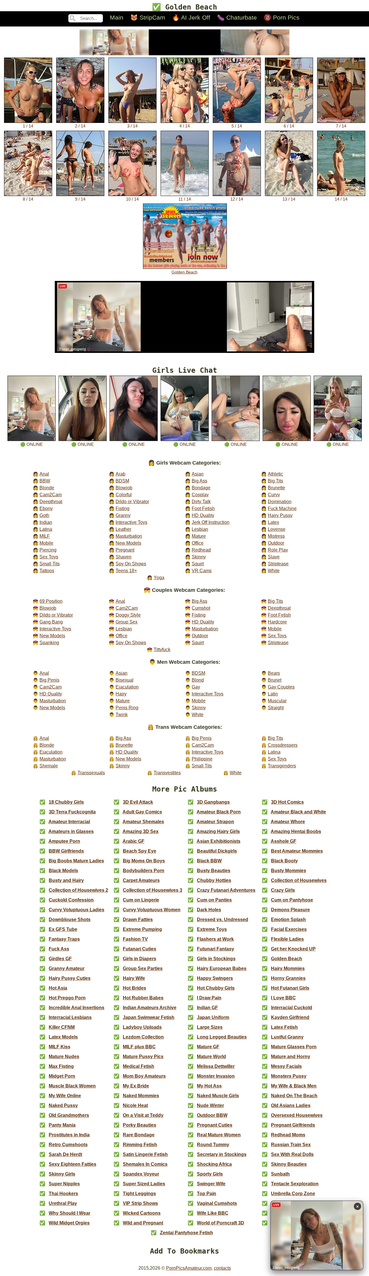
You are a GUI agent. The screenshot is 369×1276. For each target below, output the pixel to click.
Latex (273, 522)
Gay (196, 686)
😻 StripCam (147, 17)
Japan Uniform (213, 1017)
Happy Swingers (215, 978)
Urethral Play (63, 1203)
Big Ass (199, 480)
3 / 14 (132, 126)
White (274, 570)
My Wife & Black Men (294, 1085)
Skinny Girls (62, 1174)
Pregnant (125, 549)
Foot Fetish (203, 508)
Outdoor (276, 542)
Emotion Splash (288, 919)
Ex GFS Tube (63, 929)
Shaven (123, 556)
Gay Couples (281, 686)
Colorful (124, 494)
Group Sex (127, 621)
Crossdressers (283, 745)
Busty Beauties (213, 870)
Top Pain (206, 1193)
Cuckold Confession (71, 899)
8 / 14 (28, 199)
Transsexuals (91, 772)
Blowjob (124, 487)
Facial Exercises (289, 929)
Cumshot (201, 608)
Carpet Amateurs (141, 880)
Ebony (46, 508)
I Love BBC (283, 997)
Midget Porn (62, 1076)
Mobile (46, 542)
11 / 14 (184, 199)
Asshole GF (283, 841)
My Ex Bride (136, 1085)
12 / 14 (236, 199)
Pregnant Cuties (214, 1125)
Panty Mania (62, 1125)
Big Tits (275, 480)
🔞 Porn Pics (282, 17)
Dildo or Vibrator (132, 501)
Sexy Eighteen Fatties (72, 1164)
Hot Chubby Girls (216, 988)
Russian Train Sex (291, 1144)
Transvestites (167, 772)
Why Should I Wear (69, 1213)
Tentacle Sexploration (295, 1183)
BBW (44, 480)
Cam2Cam (50, 494)
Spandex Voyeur (141, 1174)
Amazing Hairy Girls (218, 831)
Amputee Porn (64, 841)
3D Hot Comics (287, 802)
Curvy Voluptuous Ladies (76, 909)
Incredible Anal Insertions (76, 1007)
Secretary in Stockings (221, 1154)
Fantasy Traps (64, 939)
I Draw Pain (209, 997)
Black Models (63, 870)
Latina (45, 529)
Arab (120, 473)
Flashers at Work (215, 939)
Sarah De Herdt (65, 1154)
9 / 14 (80, 199)
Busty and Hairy (66, 880)
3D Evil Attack (138, 802)
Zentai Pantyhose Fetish (186, 1232)
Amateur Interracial (69, 821)
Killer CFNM (62, 1027)
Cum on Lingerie (141, 899)
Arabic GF (133, 841)
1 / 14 (28, 126)
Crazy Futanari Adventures (226, 890)
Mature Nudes (64, 1056)
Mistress (276, 536)
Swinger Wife (211, 1183)
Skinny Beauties (289, 1164)
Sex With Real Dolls (292, 1154)
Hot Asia (58, 988)
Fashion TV (135, 939)
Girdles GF (60, 958)
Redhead (201, 549)
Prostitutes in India (69, 1134)
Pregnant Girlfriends (293, 1125)
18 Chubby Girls (66, 802)
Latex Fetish (284, 1027)
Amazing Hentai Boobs (296, 831)
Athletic (275, 473)
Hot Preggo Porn (67, 997)
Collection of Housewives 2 (78, 890)
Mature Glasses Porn (294, 1046)
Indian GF (207, 1007)
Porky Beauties (139, 1125)
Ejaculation (127, 686)
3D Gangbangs (213, 802)
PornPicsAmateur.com (189, 1268)
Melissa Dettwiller (216, 1066)
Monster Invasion (216, 1076)
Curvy (274, 494)
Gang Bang (51, 621)
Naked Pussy (63, 1105)
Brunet (274, 679)
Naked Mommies (141, 1095)
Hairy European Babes (221, 968)
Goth (44, 515)
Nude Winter (210, 1105)
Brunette (276, 487)
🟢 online (31, 444)
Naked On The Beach (294, 1095)
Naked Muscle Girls (218, 1095)
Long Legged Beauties (222, 1037)
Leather (123, 529)
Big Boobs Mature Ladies (76, 860)
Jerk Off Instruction (210, 522)
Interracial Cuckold (291, 1007)
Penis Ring (127, 707)
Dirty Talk (201, 501)
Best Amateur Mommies (297, 851)
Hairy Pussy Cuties (70, 978)
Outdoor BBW (212, 1115)
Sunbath (280, 1174)
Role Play (278, 549)
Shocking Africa (214, 1164)
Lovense (276, 529)
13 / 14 (289, 199)
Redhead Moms (288, 1134)
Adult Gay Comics (142, 811)
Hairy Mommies (288, 968)
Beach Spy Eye (139, 851)
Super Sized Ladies (144, 1183)
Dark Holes (209, 909)
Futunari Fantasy (215, 948)
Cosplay (200, 494)
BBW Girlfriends (66, 851)
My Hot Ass (209, 1085)
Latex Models (63, 1037)
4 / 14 (184, 126)
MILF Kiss (59, 1046)
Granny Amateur (66, 968)
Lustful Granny (287, 1037)
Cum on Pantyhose (292, 899)
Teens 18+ (126, 570)
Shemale (48, 765)
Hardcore (277, 621)
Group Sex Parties (143, 968)
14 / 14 (341, 199)
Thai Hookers (63, 1193)
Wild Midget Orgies (69, 1222)
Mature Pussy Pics (143, 1056)
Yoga (159, 577)
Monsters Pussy (288, 1076)
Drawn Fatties (138, 919)
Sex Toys (48, 556)
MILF (44, 536)
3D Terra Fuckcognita (72, 811)
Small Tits (49, 563)
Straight (276, 707)
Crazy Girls (283, 890)
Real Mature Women (219, 1134)
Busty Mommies (288, 870)
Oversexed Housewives (297, 1115)
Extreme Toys (212, 929)
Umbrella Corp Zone (293, 1193)
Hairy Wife (134, 978)
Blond (198, 679)
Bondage (201, 487)
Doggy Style (128, 614)
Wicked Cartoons (142, 1213)
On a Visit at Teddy (143, 1115)
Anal (44, 473)
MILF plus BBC (139, 1046)
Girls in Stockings (216, 958)
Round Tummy (213, 1144)
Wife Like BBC (212, 1213)
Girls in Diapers (139, 958)
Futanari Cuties (139, 948)
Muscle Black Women (72, 1085)
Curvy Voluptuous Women (151, 909)
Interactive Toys (131, 522)
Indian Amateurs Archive (149, 1007)
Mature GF (208, 1046)
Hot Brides (134, 988)
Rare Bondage (139, 1134)
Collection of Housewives (299, 880)
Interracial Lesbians (70, 1017)
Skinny (199, 556)
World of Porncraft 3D (220, 1222)
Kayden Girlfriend (290, 1017)
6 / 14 (289, 126)
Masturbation (129, 536)
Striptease (278, 563)
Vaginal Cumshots (217, 1203)
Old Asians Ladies (290, 1105)
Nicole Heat (135, 1105)
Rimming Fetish (140, 1144)
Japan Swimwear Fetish (148, 1017)
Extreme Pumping (142, 929)
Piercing (48, 549)
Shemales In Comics (145, 1164)
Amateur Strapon (215, 821)
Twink (122, 714)
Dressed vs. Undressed (222, 919)
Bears (274, 673)
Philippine (202, 758)
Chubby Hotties (214, 880)
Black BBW (209, 860)
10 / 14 (132, 199)
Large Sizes (210, 1027)
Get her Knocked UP (293, 948)
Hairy (121, 693)
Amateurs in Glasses (71, 831)
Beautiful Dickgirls (217, 851)
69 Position (51, 601)
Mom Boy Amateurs (144, 1076)
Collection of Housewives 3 (152, 890)
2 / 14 (80, 126)
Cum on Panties (214, 899)
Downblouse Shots (70, 919)
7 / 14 (341, 126)
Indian (45, 522)
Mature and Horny (290, 1056)
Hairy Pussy (280, 515)
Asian (198, 473)
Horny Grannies (288, 978)
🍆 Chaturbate (237, 17)
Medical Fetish (138, 1066)
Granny (123, 515)
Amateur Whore (288, 821)
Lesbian (200, 529)
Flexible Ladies (287, 939)
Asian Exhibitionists (218, 841)
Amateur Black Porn (219, 811)
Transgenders (282, 765)
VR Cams (202, 570)
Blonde (46, 487)
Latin (273, 693)
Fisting (122, 508)
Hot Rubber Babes (143, 997)
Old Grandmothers (69, 1115)
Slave (274, 556)
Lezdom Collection (143, 1037)
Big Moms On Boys (144, 860)
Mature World (211, 1056)
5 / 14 (236, 126)
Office (198, 542)
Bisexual (124, 679)
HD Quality (203, 515)
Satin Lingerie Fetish (145, 1154)
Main (116, 17)
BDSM (122, 480)
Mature (199, 536)
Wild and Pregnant (143, 1222)
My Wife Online (65, 1095)
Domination (279, 501)
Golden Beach (184, 272)
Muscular (277, 700)
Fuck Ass (59, 948)
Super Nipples (64, 1183)
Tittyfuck (162, 649)
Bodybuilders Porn (143, 870)
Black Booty (284, 860)
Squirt (198, 563)
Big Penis (49, 679)
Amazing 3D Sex (141, 831)
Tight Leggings (139, 1193)
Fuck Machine (282, 508)
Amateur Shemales (143, 821)
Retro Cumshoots (68, 1144)
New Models (128, 542)
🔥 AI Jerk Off (191, 17)
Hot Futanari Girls (290, 988)
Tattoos (46, 570)
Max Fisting (61, 1066)
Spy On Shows (131, 563)
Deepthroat (50, 501)
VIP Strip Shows (140, 1203)
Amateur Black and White (298, 811)
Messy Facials (286, 1066)
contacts (222, 1268)
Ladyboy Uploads (142, 1027)
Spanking (49, 642)
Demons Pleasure (290, 909)
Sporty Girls (210, 1174)
